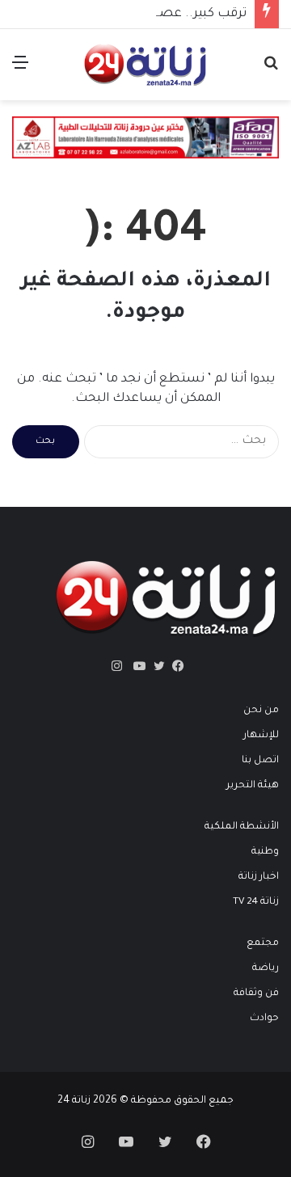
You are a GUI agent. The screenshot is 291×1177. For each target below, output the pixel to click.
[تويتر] (155, 666)
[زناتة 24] (145, 64)
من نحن (261, 710)
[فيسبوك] (174, 666)
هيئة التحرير (252, 785)
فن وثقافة (256, 993)
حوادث (264, 1018)
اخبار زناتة (258, 877)
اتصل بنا (260, 760)
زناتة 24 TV (256, 902)
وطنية (265, 852)
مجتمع (263, 943)
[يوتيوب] (136, 666)
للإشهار (261, 735)
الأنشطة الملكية (242, 827)
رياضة (265, 968)
